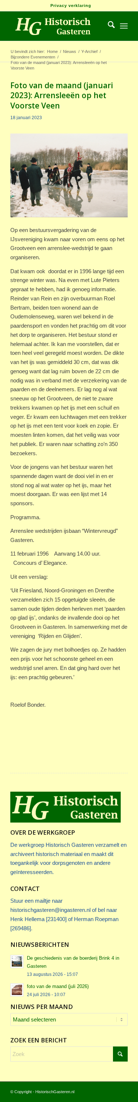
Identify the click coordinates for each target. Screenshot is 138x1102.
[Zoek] (107, 26)
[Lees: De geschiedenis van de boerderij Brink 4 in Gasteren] (17, 961)
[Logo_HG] (57, 26)
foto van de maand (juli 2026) (58, 986)
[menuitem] (71, 5)
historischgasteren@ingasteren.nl (50, 910)
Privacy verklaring (70, 5)
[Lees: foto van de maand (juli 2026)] (17, 989)
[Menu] (124, 26)
